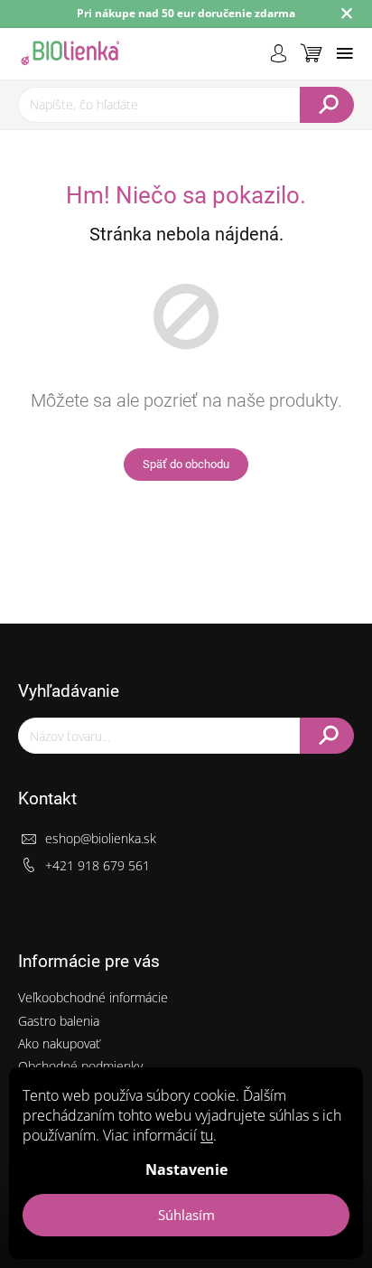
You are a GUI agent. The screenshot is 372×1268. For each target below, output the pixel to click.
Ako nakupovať (59, 1043)
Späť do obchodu (186, 464)
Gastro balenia (58, 1020)
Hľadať (327, 105)
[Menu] (344, 53)
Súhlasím (186, 1215)
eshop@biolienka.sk (100, 838)
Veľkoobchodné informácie (93, 997)
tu (206, 1135)
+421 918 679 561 (97, 865)
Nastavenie (186, 1169)
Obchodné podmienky (80, 1066)
